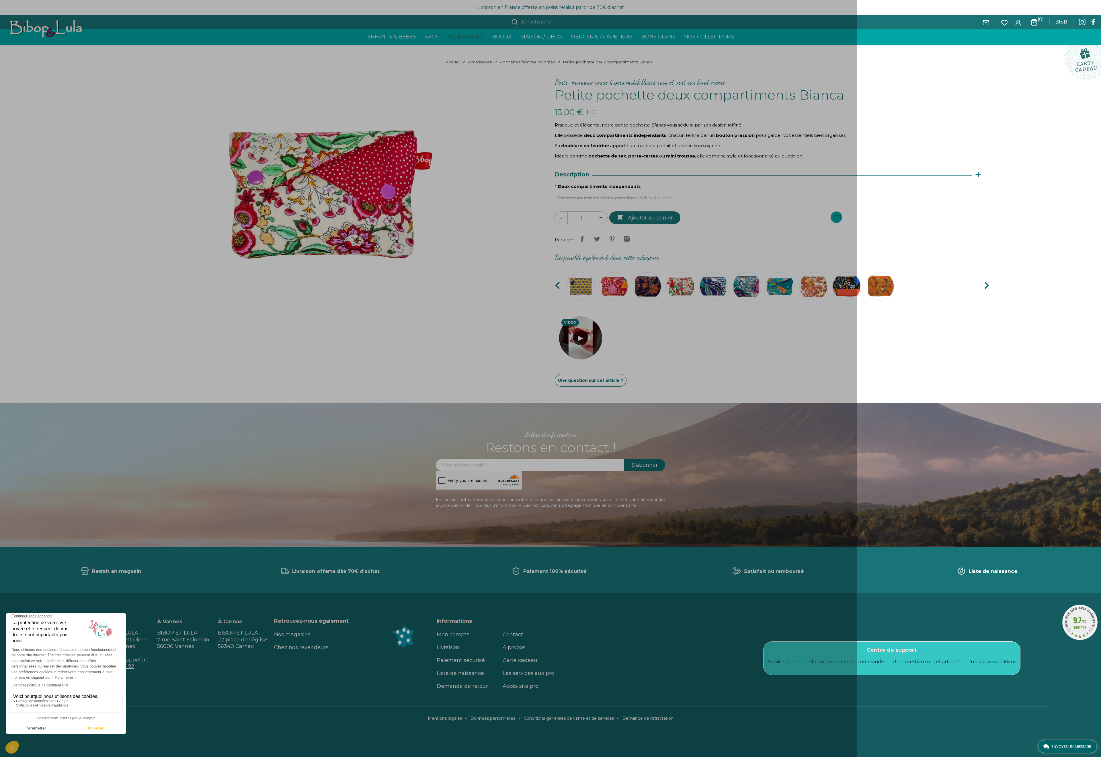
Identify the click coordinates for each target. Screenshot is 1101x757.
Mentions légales (445, 718)
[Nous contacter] (986, 22)
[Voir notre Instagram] (1082, 23)
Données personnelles (493, 718)
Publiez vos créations (991, 661)
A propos (514, 647)
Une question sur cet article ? (590, 380)
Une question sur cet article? (926, 661)
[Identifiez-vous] (1018, 22)
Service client (783, 661)
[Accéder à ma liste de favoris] (1004, 22)
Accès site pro (520, 686)
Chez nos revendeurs (301, 647)
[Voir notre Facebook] (1093, 23)
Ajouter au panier (645, 217)
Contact (513, 634)
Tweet (597, 239)
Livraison (448, 647)
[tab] (771, 175)
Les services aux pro (528, 673)
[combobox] (554, 22)
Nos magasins (292, 634)
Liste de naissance (460, 673)
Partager (582, 239)
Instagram (627, 239)
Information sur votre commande (845, 661)
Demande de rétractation (648, 718)
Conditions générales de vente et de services (569, 718)
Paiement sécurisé (461, 660)
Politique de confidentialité (610, 505)
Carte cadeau (520, 660)
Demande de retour (462, 686)
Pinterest (612, 239)
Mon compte (453, 634)
